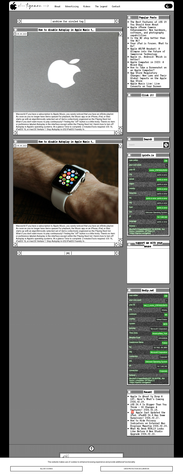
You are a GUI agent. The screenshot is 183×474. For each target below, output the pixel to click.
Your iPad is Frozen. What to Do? (149, 45)
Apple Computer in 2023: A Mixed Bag (147, 63)
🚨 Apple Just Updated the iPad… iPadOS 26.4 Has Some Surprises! (147, 415)
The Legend (101, 6)
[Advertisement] (148, 115)
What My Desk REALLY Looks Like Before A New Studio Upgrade (147, 431)
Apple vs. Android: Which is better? (148, 58)
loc (148, 198)
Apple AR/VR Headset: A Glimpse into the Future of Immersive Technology (147, 51)
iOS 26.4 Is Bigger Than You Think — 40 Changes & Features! (148, 407)
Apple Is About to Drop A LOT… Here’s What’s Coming (147, 398)
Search (166, 145)
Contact (116, 6)
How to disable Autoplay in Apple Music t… (66, 30)
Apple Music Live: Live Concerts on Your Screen (145, 85)
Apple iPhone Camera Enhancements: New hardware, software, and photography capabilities (148, 31)
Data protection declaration (136, 469)
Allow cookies (46, 469)
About (58, 6)
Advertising (72, 6)
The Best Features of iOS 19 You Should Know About (148, 23)
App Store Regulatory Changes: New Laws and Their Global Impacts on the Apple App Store (148, 76)
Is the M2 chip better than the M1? (147, 39)
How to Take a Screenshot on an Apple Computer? (148, 69)
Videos (86, 6)
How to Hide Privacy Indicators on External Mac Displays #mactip (147, 423)
